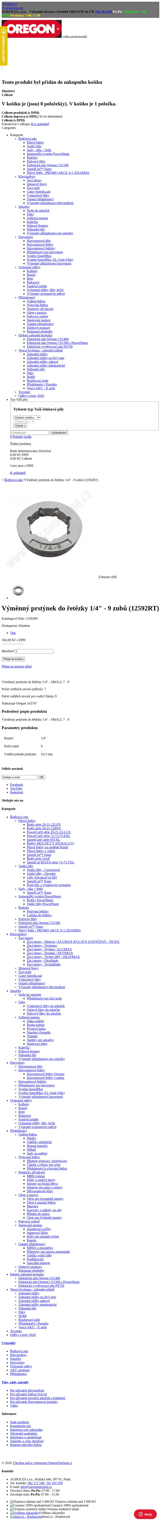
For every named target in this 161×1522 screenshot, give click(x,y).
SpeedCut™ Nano (39, 169)
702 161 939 (103, 11)
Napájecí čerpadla (39, 1032)
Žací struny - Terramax (42, 945)
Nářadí (31, 1149)
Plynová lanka (36, 1028)
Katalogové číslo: (14, 618)
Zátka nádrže (35, 1021)
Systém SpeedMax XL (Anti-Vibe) (50, 259)
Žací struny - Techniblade (44, 964)
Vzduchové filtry (38, 195)
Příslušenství (26, 297)
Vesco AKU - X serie (41, 388)
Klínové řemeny (37, 225)
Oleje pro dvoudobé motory (45, 1199)
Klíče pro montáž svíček (43, 1236)
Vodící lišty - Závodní (41, 873)
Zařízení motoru (37, 218)
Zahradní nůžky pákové (42, 361)
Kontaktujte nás (13, 8)
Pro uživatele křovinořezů (27, 1390)
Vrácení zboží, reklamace (15, 62)
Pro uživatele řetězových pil (28, 1394)
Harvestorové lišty (39, 241)
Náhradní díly (36, 229)
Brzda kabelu (35, 1025)
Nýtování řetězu (37, 305)
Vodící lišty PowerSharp (43, 904)
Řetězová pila (27, 138)
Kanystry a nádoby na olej (44, 1210)
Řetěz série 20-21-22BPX (44, 828)
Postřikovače (35, 1259)
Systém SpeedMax (39, 256)
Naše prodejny (19, 1422)
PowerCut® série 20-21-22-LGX (49, 832)
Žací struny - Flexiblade (42, 960)
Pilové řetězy (35, 142)
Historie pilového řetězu (26, 1445)
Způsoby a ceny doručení (27, 1441)
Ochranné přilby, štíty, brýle (45, 290)
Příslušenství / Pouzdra (42, 384)
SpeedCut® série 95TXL (43, 839)
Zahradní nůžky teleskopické (46, 365)
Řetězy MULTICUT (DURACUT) (50, 843)
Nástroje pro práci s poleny (44, 1187)
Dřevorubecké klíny (40, 1191)
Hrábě (31, 377)
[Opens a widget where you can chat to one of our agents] (145, 1514)
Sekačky (24, 207)
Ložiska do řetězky (39, 915)
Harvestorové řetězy (40, 244)
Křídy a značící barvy (41, 1180)
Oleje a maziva (37, 312)
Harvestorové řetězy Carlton (45, 1078)
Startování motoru (39, 320)
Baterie (31, 1240)
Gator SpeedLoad (38, 191)
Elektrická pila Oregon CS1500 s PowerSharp (57, 343)
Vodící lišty (34, 146)
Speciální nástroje (38, 1263)
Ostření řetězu (36, 301)
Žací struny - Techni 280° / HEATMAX (53, 957)
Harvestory (25, 237)
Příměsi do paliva (38, 1214)
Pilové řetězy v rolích (41, 851)
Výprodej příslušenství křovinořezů (50, 203)
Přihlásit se (10, 4)
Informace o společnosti (26, 1437)
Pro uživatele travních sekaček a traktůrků (37, 1398)
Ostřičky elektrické (39, 1142)
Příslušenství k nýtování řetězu (47, 1168)
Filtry (30, 214)
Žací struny (34, 180)
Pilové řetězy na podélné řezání (47, 847)
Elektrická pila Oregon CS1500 (48, 165)
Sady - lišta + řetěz (39, 150)
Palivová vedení (37, 316)
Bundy (31, 275)
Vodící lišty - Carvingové (43, 870)
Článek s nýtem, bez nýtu (43, 1164)
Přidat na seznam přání (17, 666)
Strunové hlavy (37, 184)
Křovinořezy (26, 176)
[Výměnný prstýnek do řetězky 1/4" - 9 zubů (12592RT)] (18, 598)
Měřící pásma (36, 1176)
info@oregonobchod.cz (36, 1487)
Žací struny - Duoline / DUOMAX (50, 953)
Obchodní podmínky (24, 1433)
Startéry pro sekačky (40, 1040)
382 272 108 (35, 1483)
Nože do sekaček (38, 210)
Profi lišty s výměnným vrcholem (49, 885)
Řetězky (32, 157)
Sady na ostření (37, 1153)
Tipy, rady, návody (15, 1382)
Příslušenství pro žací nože (44, 998)
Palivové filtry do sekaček (44, 1013)
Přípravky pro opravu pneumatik (48, 1251)
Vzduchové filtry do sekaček (46, 1006)
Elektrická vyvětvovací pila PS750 (50, 346)
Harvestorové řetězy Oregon (45, 1074)
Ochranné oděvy (29, 267)
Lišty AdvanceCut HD (42, 877)
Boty (30, 278)
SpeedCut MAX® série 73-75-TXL (50, 862)
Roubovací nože (37, 380)
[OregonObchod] (32, 36)
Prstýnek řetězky (38, 911)
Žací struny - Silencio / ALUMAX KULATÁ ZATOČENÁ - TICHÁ (73, 941)
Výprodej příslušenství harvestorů (49, 263)
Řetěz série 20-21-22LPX (44, 824)
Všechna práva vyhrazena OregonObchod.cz (42, 1463)
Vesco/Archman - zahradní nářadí (40, 350)
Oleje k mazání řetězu (41, 1202)
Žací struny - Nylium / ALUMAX (49, 949)
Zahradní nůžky (37, 354)
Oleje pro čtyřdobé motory (44, 1217)
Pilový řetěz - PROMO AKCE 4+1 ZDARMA (58, 173)
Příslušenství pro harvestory (45, 252)
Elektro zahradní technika (35, 335)
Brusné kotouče (37, 1146)
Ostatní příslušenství (40, 199)
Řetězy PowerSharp (40, 900)
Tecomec (24, 392)
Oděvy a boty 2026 (31, 396)
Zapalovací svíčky (39, 1229)
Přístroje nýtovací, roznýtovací (47, 1161)
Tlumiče (32, 1036)
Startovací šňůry (37, 1233)
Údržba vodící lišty (39, 1255)
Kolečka (32, 222)
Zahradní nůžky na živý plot (45, 358)
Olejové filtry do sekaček (43, 1010)
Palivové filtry (36, 161)
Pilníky (31, 1138)
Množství (8, 651)
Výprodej (8, 1343)
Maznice (32, 1206)
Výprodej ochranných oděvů (46, 293)
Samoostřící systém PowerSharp (48, 154)
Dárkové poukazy (39, 327)
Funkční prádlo (37, 286)
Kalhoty (32, 271)
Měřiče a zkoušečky (40, 1248)
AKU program (20, 1370)
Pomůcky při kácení (40, 309)
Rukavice (33, 282)
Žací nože (33, 188)
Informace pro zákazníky (26, 1429)
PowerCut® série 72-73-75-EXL (48, 836)
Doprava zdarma (11, 51)
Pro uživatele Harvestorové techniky (34, 1402)
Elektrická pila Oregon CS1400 (48, 339)
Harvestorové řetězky (41, 248)
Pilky (30, 373)
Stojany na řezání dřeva (42, 1183)
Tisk (13, 633)
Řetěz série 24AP (38, 858)
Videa (14, 1405)
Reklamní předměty (40, 331)
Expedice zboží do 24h (13, 73)
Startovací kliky (37, 1044)
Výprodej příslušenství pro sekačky (50, 233)
